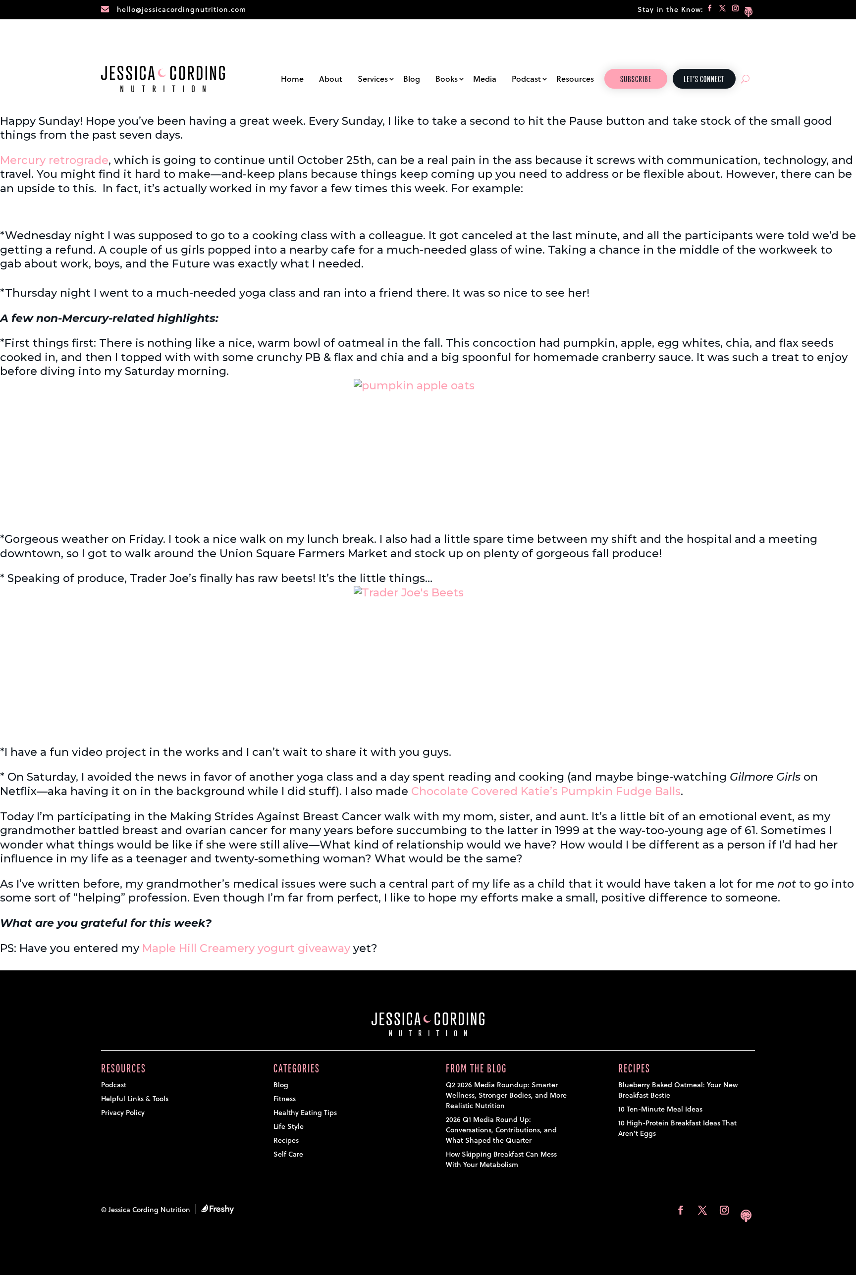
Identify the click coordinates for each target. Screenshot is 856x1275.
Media (484, 78)
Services (373, 78)
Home (292, 78)
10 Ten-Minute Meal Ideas (660, 1109)
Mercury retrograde (54, 160)
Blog (411, 78)
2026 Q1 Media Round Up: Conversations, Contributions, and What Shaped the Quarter (501, 1130)
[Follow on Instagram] (735, 10)
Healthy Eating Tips (305, 1112)
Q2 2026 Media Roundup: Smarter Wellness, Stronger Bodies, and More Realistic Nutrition (506, 1095)
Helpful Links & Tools (134, 1099)
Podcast (526, 78)
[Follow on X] (722, 10)
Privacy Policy (123, 1112)
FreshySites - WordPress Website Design (217, 1209)
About (330, 78)
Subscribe (635, 80)
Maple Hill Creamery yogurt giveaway (246, 948)
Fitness (284, 1099)
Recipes (286, 1140)
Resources (575, 78)
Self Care (288, 1154)
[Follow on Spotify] (748, 10)
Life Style (288, 1126)
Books (446, 78)
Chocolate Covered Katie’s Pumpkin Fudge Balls (546, 791)
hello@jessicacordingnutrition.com (181, 9)
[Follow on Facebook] (709, 10)
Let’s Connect (704, 80)
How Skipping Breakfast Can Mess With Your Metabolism (501, 1159)
